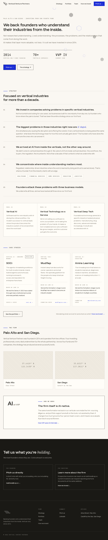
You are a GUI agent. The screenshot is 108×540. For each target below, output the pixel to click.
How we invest (86, 4)
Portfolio (68, 4)
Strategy (59, 4)
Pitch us (9, 67)
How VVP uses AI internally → (48, 423)
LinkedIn (62, 516)
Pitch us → (99, 4)
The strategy (25, 67)
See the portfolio (13, 314)
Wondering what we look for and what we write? (80, 314)
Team (76, 4)
